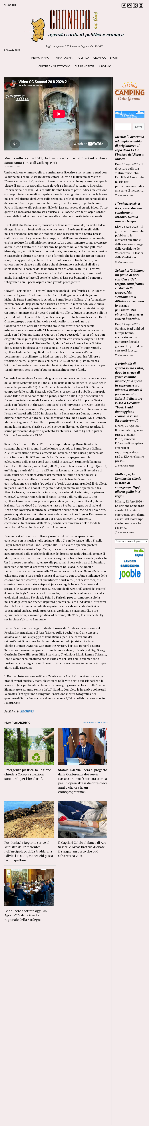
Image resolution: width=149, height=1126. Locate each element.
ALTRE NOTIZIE (84, 66)
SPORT (114, 57)
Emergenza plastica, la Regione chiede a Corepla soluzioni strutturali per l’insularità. (27, 774)
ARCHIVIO (105, 66)
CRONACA (99, 57)
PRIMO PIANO (40, 57)
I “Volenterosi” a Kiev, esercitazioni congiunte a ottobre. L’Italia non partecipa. (128, 212)
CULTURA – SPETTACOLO (54, 66)
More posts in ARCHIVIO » (95, 722)
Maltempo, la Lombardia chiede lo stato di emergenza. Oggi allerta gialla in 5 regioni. (128, 485)
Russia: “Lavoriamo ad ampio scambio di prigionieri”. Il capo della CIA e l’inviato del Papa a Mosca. (129, 148)
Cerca (138, 127)
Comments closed (126, 195)
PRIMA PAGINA (63, 57)
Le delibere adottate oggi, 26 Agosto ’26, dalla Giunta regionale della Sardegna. (25, 915)
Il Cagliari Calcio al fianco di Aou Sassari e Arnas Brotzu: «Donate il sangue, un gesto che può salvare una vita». (82, 849)
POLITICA (83, 57)
